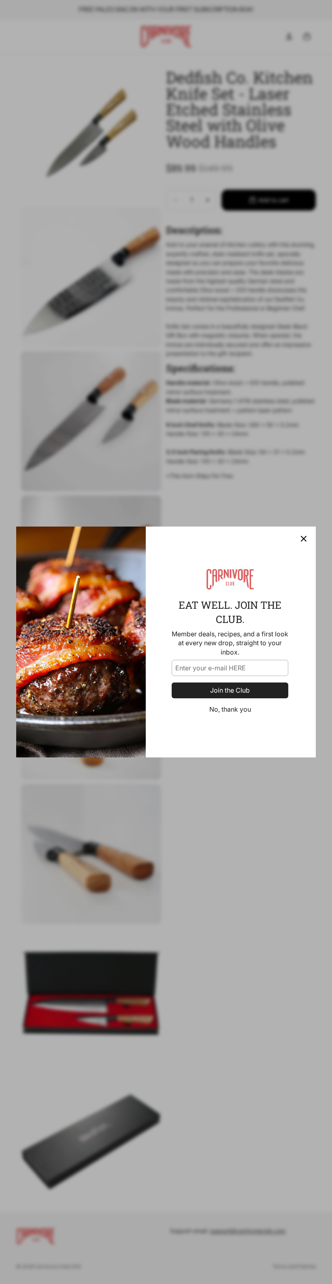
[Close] (303, 538)
